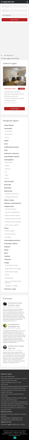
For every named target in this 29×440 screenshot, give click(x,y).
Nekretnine (8, 191)
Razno (7, 178)
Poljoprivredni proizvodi (13, 219)
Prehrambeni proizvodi (12, 240)
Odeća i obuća (9, 200)
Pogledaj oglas (15, 108)
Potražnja (8, 237)
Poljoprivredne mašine (12, 215)
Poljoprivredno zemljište (13, 222)
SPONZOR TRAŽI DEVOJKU (8, 406)
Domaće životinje (10, 209)
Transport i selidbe (11, 286)
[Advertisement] (14, 39)
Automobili (8, 128)
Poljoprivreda (9, 206)
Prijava (22, 424)
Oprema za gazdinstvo (12, 212)
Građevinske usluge (11, 265)
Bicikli (6, 141)
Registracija (15, 424)
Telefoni (7, 256)
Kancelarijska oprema (11, 156)
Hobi (6, 150)
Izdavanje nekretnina (12, 194)
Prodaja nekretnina (11, 197)
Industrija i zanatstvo (11, 153)
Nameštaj (7, 188)
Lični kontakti (9, 181)
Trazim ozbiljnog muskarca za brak (11, 382)
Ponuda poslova (10, 234)
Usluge (6, 263)
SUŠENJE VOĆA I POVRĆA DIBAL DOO (11, 420)
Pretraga (15, 19)
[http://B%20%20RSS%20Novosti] (18, 58)
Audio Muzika (9, 125)
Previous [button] (5, 75)
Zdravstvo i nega (10, 289)
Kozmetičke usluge (11, 272)
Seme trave (4, 376)
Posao (6, 228)
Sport (6, 253)
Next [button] (24, 75)
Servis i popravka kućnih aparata (13, 281)
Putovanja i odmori (11, 243)
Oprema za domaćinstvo (12, 203)
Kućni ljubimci (9, 160)
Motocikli (7, 185)
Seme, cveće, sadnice (12, 225)
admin (5, 307)
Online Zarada (9, 231)
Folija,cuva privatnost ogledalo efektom (12, 394)
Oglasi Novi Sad (8, 2)
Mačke (7, 165)
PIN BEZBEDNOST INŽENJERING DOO (12, 418)
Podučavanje (9, 278)
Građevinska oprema (11, 147)
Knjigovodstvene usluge (13, 268)
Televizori (7, 259)
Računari (7, 247)
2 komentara (19, 350)
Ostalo (7, 275)
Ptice (6, 175)
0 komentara (17, 307)
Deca (6, 144)
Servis (7, 137)
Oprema (7, 169)
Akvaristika (8, 162)
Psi (6, 172)
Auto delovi (8, 131)
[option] (14, 89)
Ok (15, 437)
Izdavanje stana (10, 89)
